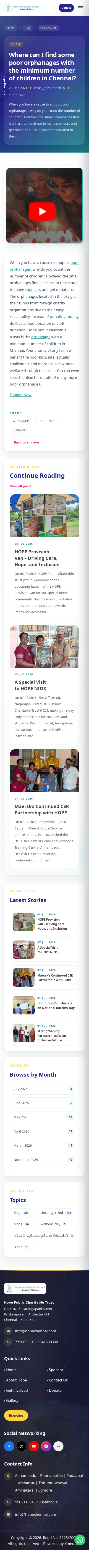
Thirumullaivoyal (53, 1482)
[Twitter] (21, 1446)
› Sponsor (55, 1369)
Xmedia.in (73, 1543)
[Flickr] (58, 1446)
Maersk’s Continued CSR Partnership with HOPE (42, 809)
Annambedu (25, 1475)
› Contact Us (57, 1380)
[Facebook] (9, 1446)
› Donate (54, 1390)
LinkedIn (20, 429)
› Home (10, 1369)
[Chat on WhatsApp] (79, 1539)
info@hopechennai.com (35, 1330)
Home (11, 28)
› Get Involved (16, 1390)
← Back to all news (24, 442)
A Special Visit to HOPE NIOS (30, 685)
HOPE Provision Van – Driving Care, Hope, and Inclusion (37, 558)
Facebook (46, 420)
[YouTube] (34, 1446)
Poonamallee (51, 1475)
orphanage (40, 336)
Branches (16, 1415)
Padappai (75, 1475)
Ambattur (26, 1482)
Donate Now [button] (20, 394)
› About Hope (15, 1380)
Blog (27, 28)
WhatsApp (21, 420)
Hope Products (5, 85)
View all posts (20, 486)
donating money (64, 316)
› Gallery (11, 1400)
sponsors (33, 289)
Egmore (45, 1490)
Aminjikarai (24, 1490)
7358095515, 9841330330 (36, 1341)
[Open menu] (80, 7)
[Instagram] (46, 1446)
